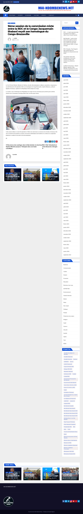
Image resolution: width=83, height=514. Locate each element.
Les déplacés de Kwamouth (70, 398)
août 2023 (65, 203)
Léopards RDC (67, 403)
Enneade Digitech (51, 511)
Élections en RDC (67, 442)
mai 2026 (65, 90)
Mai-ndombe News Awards (69, 408)
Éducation (27, 173)
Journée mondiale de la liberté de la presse (70, 395)
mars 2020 (65, 248)
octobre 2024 (66, 155)
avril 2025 (65, 134)
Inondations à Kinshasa (69, 392)
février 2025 (66, 141)
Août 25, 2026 (10, 478)
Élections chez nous (68, 285)
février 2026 (66, 100)
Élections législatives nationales (70, 445)
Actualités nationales (68, 356)
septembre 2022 (67, 241)
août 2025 (65, 121)
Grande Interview (67, 295)
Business (65, 264)
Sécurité (48, 173)
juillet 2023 (66, 206)
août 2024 (65, 162)
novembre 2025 (67, 110)
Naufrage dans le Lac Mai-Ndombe (69, 419)
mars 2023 (65, 220)
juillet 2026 (66, 83)
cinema (71, 361)
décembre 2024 (67, 148)
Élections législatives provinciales (68, 448)
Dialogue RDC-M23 (68, 369)
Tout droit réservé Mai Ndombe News (35, 511)
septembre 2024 (67, 158)
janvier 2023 (66, 227)
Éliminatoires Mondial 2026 (69, 453)
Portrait (65, 312)
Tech (64, 340)
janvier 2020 (66, 251)
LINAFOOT (66, 401)
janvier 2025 (66, 145)
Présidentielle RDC (68, 426)
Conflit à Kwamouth (68, 364)
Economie (28, 15)
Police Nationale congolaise (69, 424)
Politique (12, 15)
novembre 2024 (67, 152)
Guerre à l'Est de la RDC (69, 387)
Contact (51, 15)
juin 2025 (65, 128)
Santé (64, 323)
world (65, 434)
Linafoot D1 (72, 401)
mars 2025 (65, 138)
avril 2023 (65, 217)
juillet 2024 (66, 165)
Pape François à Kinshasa (69, 421)
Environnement (67, 292)
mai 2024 (65, 172)
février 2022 (66, 244)
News (9, 23)
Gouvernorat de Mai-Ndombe (70, 382)
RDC (74, 426)
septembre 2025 (67, 117)
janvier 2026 (66, 104)
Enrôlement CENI (67, 373)
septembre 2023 (67, 200)
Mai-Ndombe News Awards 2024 (70, 415)
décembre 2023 (67, 189)
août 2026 (65, 80)
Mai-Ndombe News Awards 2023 (70, 413)
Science (65, 326)
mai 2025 (65, 131)
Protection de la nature (68, 316)
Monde (65, 299)
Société (20, 15)
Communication (67, 268)
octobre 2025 (66, 114)
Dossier (65, 275)
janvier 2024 (66, 186)
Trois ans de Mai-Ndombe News (70, 431)
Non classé (66, 305)
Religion (65, 319)
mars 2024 (65, 179)
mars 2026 (65, 97)
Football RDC (66, 376)
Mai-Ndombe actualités (68, 405)
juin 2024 (65, 169)
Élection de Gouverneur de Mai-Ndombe (70, 437)
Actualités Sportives (68, 359)
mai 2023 (65, 213)
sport (65, 429)
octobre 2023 (66, 196)
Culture (36, 15)
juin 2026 (65, 86)
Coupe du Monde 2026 (69, 366)
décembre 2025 (67, 107)
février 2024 (66, 182)
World (64, 343)
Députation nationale (68, 371)
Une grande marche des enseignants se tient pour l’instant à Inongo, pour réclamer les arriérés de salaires (69, 59)
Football (74, 373)
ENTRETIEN (66, 288)
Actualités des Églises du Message (69, 353)
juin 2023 (65, 210)
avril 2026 (65, 93)
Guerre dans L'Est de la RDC (70, 385)
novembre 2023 (67, 193)
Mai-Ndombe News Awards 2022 (70, 410)
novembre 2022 (67, 234)
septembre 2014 (67, 254)
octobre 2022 (66, 237)
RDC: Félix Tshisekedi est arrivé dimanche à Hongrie (49, 145)
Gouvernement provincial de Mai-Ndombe (70, 379)
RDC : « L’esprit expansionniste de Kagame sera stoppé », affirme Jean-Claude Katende (70, 34)
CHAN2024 (66, 361)
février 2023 (66, 224)
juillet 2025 (66, 124)
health (65, 389)
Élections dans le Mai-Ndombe (70, 440)
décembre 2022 (67, 230)
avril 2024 (65, 176)
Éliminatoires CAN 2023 (69, 451)
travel (69, 429)
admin (15, 38)
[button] (76, 15)
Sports (44, 15)
